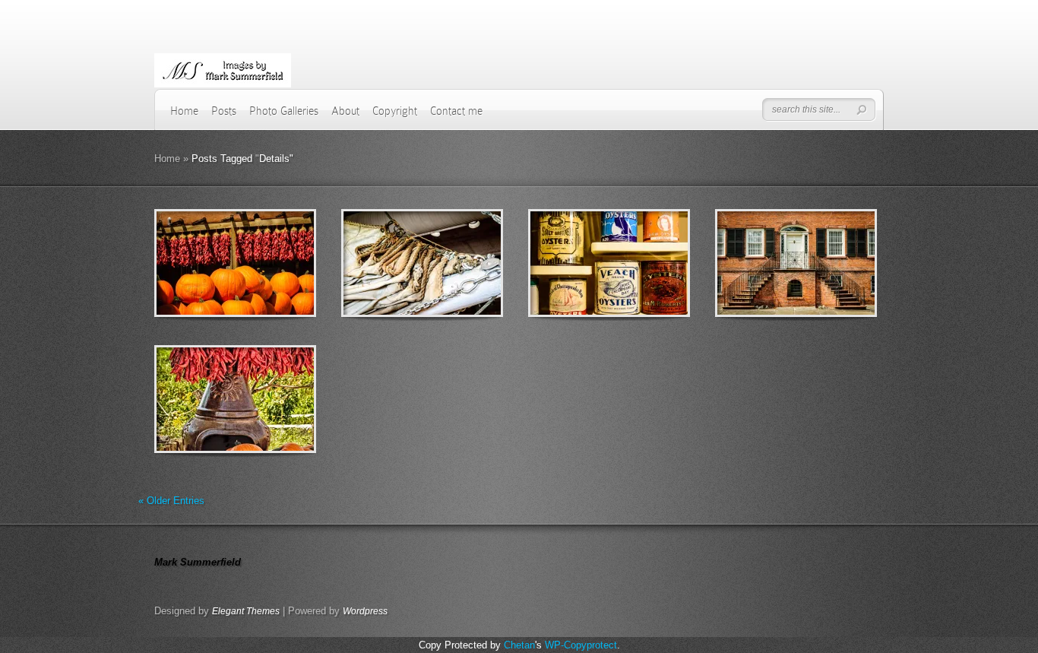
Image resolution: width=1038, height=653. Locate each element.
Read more (275, 263)
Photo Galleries (283, 111)
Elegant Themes (246, 611)
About (345, 111)
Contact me (456, 111)
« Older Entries (171, 500)
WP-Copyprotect (581, 645)
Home (184, 111)
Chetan (519, 645)
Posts (223, 111)
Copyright (394, 111)
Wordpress (365, 611)
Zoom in (201, 263)
